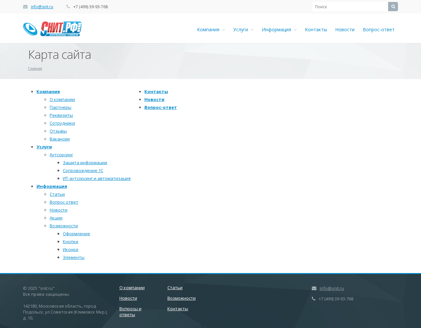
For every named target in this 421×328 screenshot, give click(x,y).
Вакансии (60, 139)
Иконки (70, 249)
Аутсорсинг (61, 155)
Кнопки (70, 241)
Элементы (74, 257)
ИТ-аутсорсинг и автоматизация (97, 178)
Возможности (64, 226)
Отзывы (58, 131)
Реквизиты (61, 115)
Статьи (57, 194)
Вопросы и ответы (130, 311)
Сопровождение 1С (83, 170)
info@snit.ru (42, 7)
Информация (278, 29)
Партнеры (60, 107)
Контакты (316, 29)
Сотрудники (62, 123)
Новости (345, 29)
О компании (62, 99)
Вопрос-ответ (379, 29)
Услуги (242, 29)
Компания (209, 29)
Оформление (76, 234)
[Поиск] (393, 6)
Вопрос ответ (64, 202)
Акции (56, 218)
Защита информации (85, 162)
